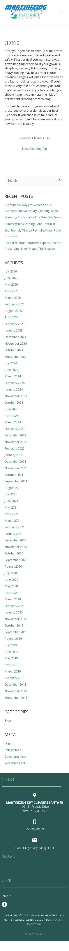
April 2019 (11, 665)
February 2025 (14, 324)
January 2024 (14, 389)
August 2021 (13, 488)
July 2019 (11, 645)
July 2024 (11, 363)
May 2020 (11, 586)
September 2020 (16, 560)
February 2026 (14, 304)
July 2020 (11, 573)
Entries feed (13, 750)
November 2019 (16, 619)
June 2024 (11, 370)
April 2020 (11, 593)
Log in (9, 743)
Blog (8, 721)
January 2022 (14, 455)
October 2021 (14, 475)
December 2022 (15, 435)
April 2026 (11, 291)
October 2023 (14, 403)
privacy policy (34, 934)
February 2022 (14, 448)
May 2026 (11, 285)
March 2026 (13, 298)
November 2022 (16, 442)
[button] (34, 872)
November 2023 (16, 396)
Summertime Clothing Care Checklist (30, 224)
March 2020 (13, 599)
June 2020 (11, 580)
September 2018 (16, 698)
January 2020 (14, 612)
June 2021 (11, 501)
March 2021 (13, 521)
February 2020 (14, 606)
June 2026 (11, 278)
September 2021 (16, 481)
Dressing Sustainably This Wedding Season (34, 217)
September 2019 (16, 632)
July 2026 (11, 271)
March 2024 (13, 376)
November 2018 (16, 691)
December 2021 (15, 462)
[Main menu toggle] (61, 12)
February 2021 (14, 527)
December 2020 (15, 540)
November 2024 (16, 344)
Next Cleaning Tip (34, 149)
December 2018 (15, 685)
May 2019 (11, 658)
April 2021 (11, 514)
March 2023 (13, 422)
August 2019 (13, 639)
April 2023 (11, 416)
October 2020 (14, 553)
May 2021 (11, 507)
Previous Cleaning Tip (34, 138)
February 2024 (14, 383)
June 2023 (11, 409)
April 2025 (11, 317)
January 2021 (14, 534)
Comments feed (15, 756)
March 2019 (13, 671)
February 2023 (14, 429)
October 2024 (14, 350)
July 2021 (11, 494)
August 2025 (13, 311)
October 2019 (14, 625)
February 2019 (14, 678)
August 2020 (13, 566)
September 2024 (16, 357)
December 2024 (15, 337)
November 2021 (16, 468)
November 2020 (16, 547)
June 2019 (11, 652)
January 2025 (14, 330)
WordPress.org (15, 763)
